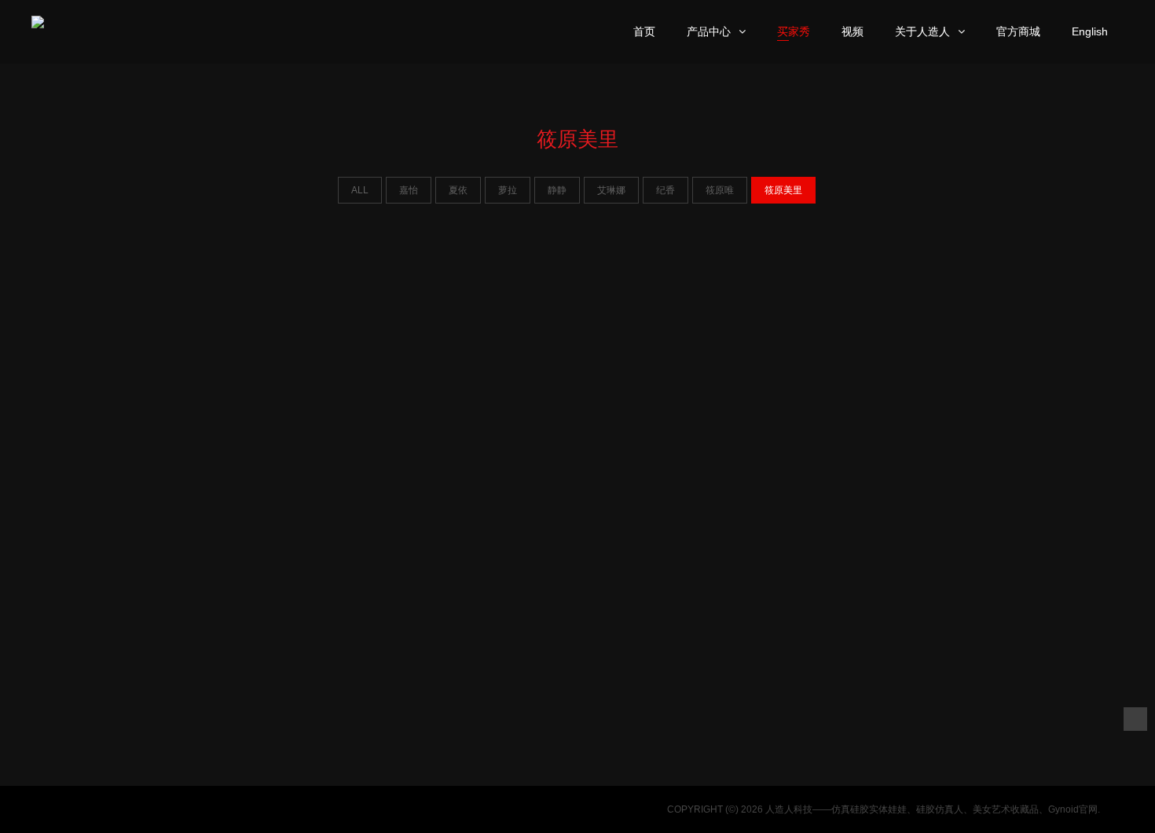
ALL (359, 190)
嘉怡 (408, 190)
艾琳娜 (611, 190)
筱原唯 (720, 190)
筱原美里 (783, 190)
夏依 (458, 190)
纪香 (665, 190)
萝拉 (507, 190)
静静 (557, 190)
